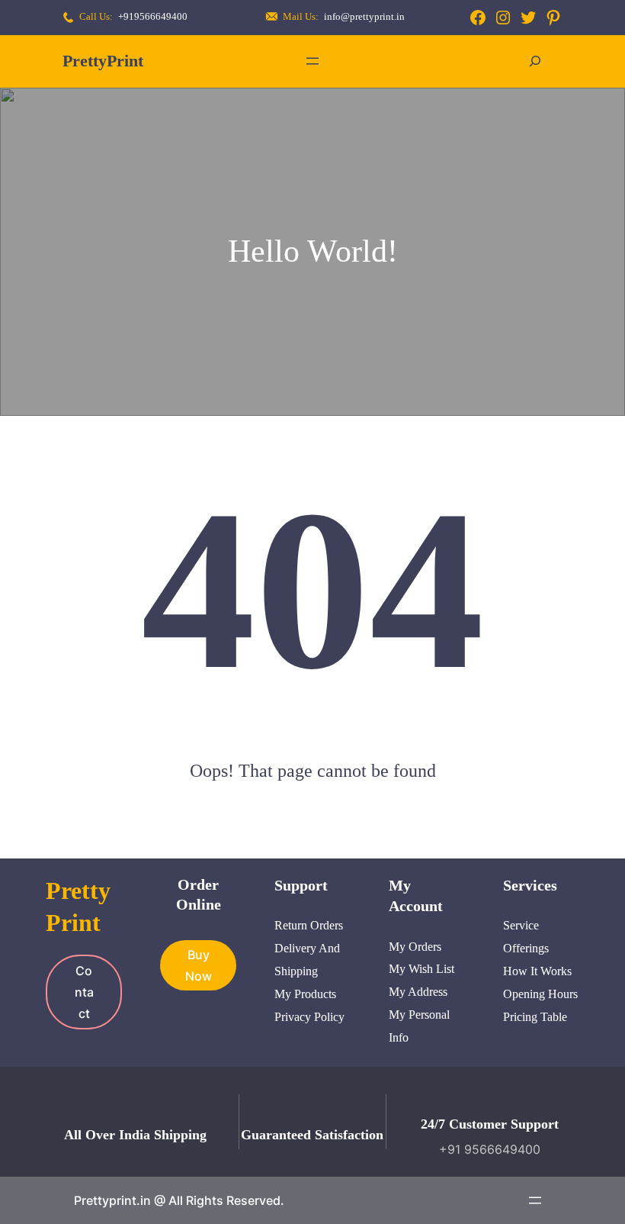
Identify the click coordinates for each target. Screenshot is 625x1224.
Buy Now (198, 965)
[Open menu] (312, 61)
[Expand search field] (535, 61)
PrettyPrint (102, 60)
